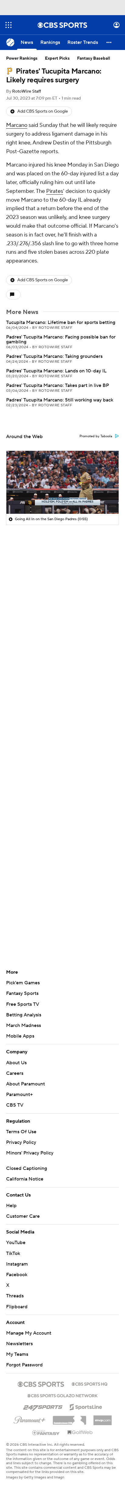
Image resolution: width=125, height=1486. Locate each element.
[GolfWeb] (80, 1433)
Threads (15, 1296)
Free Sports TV (22, 1004)
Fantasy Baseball (93, 58)
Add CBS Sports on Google (42, 111)
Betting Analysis (23, 1015)
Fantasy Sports (22, 993)
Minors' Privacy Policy (29, 1153)
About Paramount (25, 1084)
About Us (16, 1063)
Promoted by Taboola (95, 436)
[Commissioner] (69, 1418)
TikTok (13, 1253)
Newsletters (19, 1344)
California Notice (24, 1179)
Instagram (17, 1264)
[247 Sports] (42, 1406)
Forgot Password (24, 1365)
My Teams (17, 1354)
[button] (8, 25)
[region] (62, 482)
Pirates (54, 191)
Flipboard (17, 1307)
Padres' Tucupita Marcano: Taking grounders (54, 356)
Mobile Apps (20, 1036)
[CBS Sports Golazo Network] (62, 1395)
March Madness (23, 1025)
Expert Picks (57, 58)
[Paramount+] (30, 1419)
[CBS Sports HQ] (89, 1383)
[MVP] (102, 1418)
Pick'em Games (23, 983)
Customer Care (23, 1216)
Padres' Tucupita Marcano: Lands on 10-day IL (56, 371)
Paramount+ (19, 1094)
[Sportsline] (86, 1406)
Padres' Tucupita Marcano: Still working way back (59, 400)
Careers (14, 1073)
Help (11, 1206)
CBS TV (14, 1105)
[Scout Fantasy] (46, 1432)
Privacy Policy (21, 1142)
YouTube (15, 1243)
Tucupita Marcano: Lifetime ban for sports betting (60, 322)
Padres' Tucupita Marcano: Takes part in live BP (57, 385)
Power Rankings (22, 58)
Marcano (16, 125)
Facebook (16, 1275)
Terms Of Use (21, 1132)
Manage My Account (28, 1333)
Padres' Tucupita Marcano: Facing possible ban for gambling (61, 339)
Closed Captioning (26, 1168)
